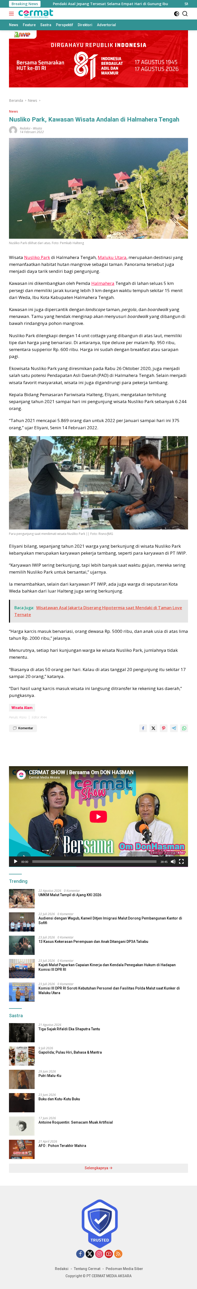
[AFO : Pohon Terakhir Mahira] (22, 1149)
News (13, 111)
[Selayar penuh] (181, 861)
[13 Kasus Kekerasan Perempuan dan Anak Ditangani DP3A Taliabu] (22, 945)
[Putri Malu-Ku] (22, 1079)
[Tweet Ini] (153, 728)
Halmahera (102, 283)
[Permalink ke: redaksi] (13, 129)
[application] (98, 816)
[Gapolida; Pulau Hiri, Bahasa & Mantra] (22, 1056)
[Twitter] (90, 1254)
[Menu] (12, 13)
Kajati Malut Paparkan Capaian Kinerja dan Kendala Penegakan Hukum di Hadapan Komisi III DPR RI (107, 967)
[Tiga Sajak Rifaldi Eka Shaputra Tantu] (22, 1032)
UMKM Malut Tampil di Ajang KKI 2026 (69, 895)
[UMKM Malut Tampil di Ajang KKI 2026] (22, 898)
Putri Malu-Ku (49, 1076)
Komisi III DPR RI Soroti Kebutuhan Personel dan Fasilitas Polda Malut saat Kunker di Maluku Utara (109, 990)
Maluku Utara (112, 257)
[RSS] (118, 1254)
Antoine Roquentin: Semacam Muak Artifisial (75, 1122)
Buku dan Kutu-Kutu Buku (59, 1099)
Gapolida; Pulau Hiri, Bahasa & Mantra (70, 1052)
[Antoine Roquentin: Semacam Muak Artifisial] (22, 1126)
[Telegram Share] (174, 728)
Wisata (37, 128)
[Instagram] (99, 1254)
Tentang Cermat (87, 1269)
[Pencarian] (185, 13)
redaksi (25, 128)
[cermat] (35, 13)
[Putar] (15, 861)
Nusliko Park (37, 257)
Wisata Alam (22, 708)
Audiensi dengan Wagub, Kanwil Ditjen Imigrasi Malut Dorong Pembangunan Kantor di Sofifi (110, 920)
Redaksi (61, 1269)
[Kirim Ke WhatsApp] (184, 728)
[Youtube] (109, 1254)
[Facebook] (80, 1254)
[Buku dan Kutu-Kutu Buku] (22, 1102)
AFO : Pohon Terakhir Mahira (62, 1146)
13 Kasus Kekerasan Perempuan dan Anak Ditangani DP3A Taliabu (93, 942)
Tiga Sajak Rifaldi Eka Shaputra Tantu (69, 1029)
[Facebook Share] (143, 728)
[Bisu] (173, 861)
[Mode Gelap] (177, 13)
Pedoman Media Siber (124, 1269)
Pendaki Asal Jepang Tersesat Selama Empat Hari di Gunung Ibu (83, 4)
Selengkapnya (97, 1168)
